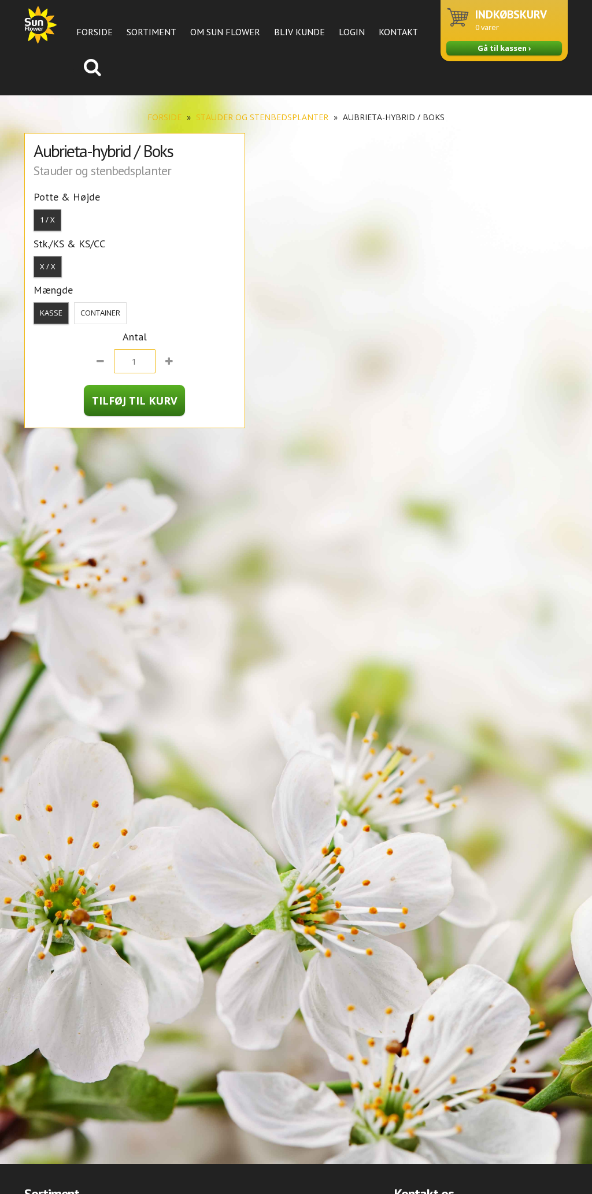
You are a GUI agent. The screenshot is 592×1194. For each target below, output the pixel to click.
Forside (94, 32)
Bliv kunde (299, 32)
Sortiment (151, 32)
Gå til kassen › (504, 48)
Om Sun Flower (225, 32)
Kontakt (398, 32)
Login (352, 32)
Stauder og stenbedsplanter (262, 117)
